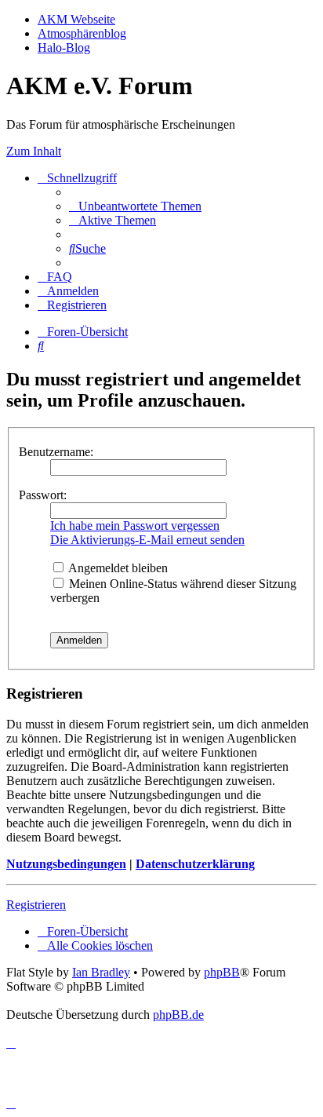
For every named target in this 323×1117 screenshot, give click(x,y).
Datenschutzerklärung (195, 864)
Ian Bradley (101, 972)
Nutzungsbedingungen (66, 864)
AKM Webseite (76, 19)
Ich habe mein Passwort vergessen (135, 525)
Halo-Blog (64, 47)
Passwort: (43, 495)
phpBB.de (178, 1014)
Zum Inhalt (33, 151)
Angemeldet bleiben (117, 568)
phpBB (222, 972)
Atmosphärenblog (82, 33)
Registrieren (36, 904)
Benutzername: (56, 451)
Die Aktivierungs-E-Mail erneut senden (147, 539)
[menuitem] (135, 206)
